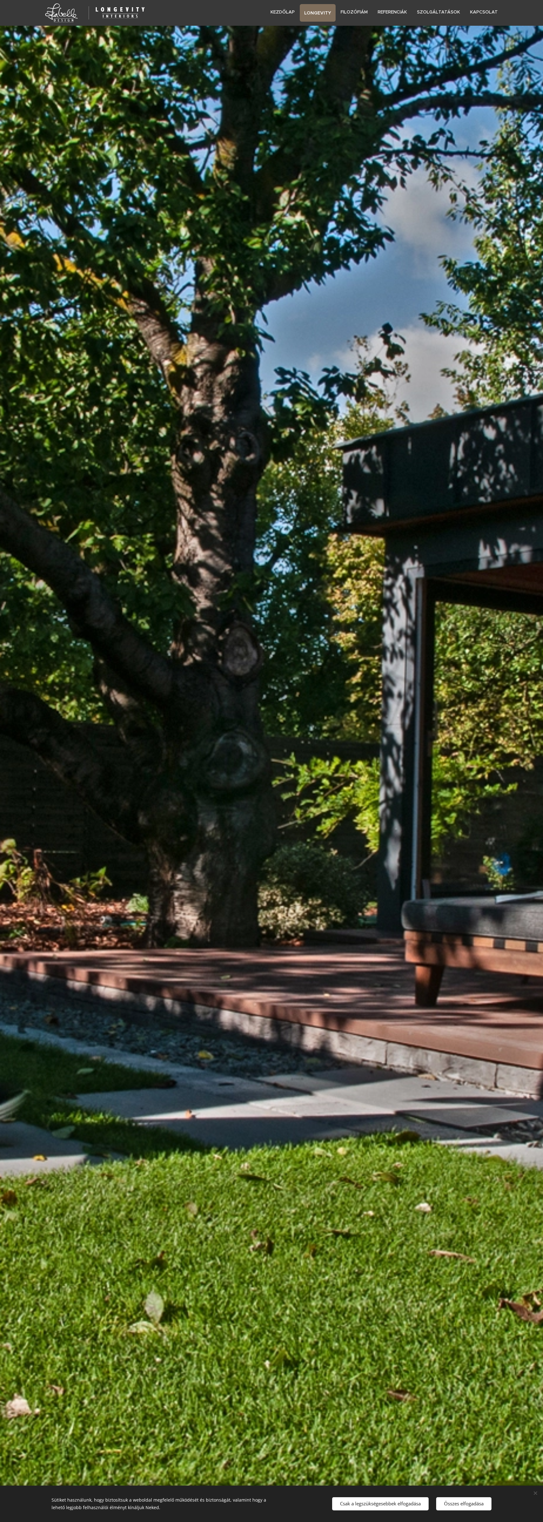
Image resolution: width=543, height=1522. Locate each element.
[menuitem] (284, 12)
